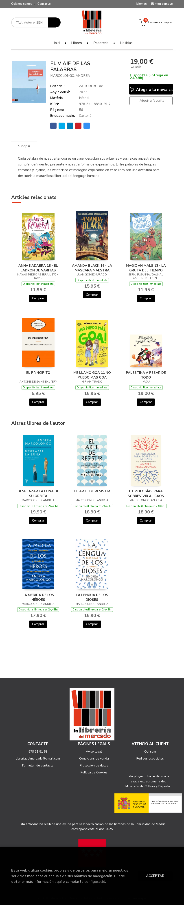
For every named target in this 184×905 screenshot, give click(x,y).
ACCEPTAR (155, 876)
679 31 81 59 (37, 751)
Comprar (38, 298)
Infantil (84, 98)
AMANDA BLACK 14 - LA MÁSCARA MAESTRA (92, 267)
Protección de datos (94, 765)
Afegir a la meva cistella (154, 89)
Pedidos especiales (150, 758)
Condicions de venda (94, 758)
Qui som (150, 751)
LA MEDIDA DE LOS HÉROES (38, 597)
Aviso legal (94, 751)
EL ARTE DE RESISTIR (92, 491)
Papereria (100, 42)
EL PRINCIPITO (38, 372)
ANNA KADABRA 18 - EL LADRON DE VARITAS (38, 267)
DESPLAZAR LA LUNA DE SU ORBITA (38, 493)
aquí (58, 881)
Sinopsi (24, 146)
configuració (94, 881)
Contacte (44, 4)
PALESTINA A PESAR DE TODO (146, 374)
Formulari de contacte (37, 765)
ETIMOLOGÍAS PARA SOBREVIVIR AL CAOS (146, 493)
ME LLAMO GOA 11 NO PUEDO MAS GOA (92, 374)
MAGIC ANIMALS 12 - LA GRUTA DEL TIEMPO (146, 267)
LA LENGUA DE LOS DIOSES (92, 597)
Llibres (76, 42)
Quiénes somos (21, 4)
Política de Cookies (94, 772)
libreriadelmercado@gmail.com (38, 758)
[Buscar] (54, 23)
